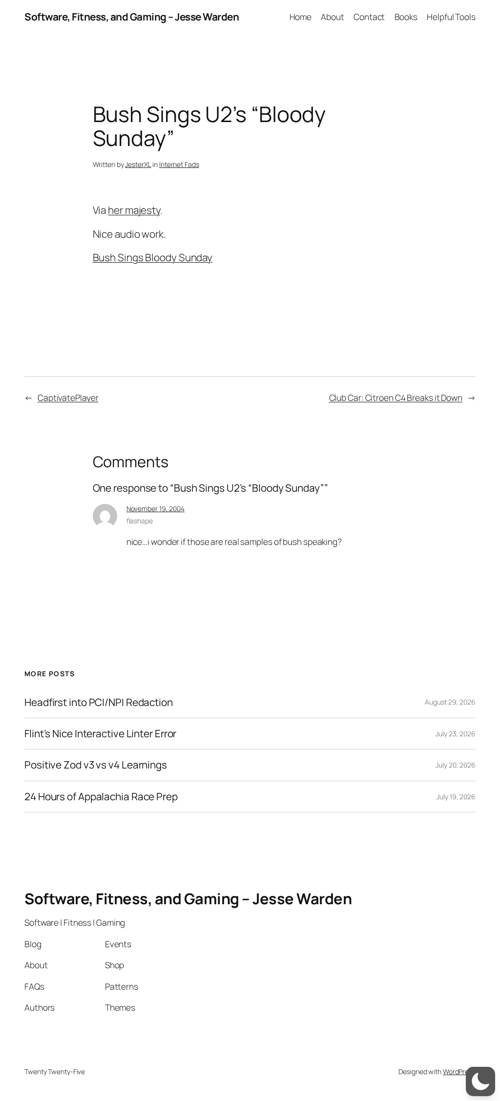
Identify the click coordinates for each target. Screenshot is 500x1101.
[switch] (480, 1081)
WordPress (459, 1071)
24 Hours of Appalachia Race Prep (101, 796)
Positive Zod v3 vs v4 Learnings (95, 764)
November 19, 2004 (155, 508)
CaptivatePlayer (68, 397)
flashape (139, 520)
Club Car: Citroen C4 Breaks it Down (396, 397)
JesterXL (138, 164)
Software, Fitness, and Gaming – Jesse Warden (131, 16)
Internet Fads (179, 164)
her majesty (134, 210)
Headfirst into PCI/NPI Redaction (98, 702)
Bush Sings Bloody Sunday (153, 257)
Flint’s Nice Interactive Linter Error (100, 733)
